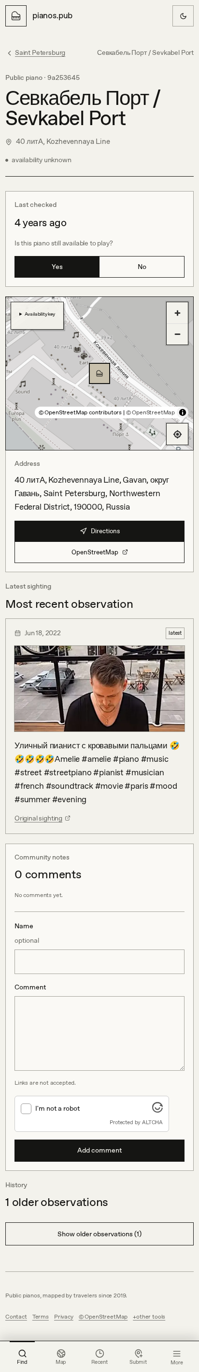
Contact (16, 1316)
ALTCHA (152, 1122)
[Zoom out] (177, 334)
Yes (57, 266)
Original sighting (38, 818)
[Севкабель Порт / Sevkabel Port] (99, 373)
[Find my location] (177, 434)
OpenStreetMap (94, 552)
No (142, 266)
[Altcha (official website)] (157, 1110)
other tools (150, 1316)
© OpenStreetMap (150, 412)
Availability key (40, 314)
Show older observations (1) (99, 1234)
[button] (99, 373)
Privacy (63, 1316)
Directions (105, 531)
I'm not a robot (57, 1108)
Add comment (99, 1150)
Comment (30, 987)
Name (26, 933)
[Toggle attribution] (182, 412)
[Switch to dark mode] (183, 15)
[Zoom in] (177, 312)
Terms (40, 1316)
